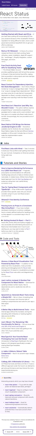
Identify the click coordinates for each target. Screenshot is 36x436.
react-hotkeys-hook (12, 402)
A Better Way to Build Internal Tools (15, 309)
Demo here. (5, 356)
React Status (6, 2)
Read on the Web (31, 9)
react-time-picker (11, 385)
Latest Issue (6, 5)
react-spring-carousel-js (13, 395)
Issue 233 (26, 432)
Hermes (31, 131)
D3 (29, 36)
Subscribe (23, 5)
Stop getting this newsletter (18, 427)
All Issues (14, 5)
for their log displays (22, 179)
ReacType (14, 341)
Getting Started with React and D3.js (16, 34)
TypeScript (28, 189)
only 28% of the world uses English (12, 326)
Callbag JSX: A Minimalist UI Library (15, 362)
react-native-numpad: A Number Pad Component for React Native (15, 281)
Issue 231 (10, 432)
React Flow (9, 272)
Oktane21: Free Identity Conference (15, 200)
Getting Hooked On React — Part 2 (17, 220)
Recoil (25, 268)
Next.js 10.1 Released (9, 51)
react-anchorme (10, 408)
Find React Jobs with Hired (11, 148)
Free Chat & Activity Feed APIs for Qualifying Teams (11, 66)
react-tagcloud (10, 390)
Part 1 (28, 229)
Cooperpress (15, 424)
